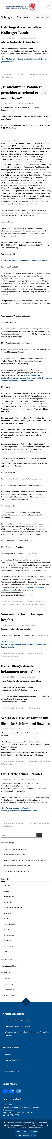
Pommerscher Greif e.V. (28, 38)
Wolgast (10, 764)
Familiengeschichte (35, 761)
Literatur (6, 930)
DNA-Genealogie (9, 897)
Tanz (36, 604)
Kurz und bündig (18, 74)
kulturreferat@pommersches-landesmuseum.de (27, 260)
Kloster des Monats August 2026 (15, 849)
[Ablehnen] (49, 1129)
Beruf (30, 823)
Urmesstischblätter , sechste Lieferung (17, 866)
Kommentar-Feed (10, 990)
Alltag (30, 602)
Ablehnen (33, 1131)
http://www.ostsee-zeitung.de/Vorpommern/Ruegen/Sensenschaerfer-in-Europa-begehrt (24, 644)
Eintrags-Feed (8, 984)
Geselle (31, 74)
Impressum (9, 1066)
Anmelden (7, 979)
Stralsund (16, 656)
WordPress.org (9, 995)
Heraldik (6, 919)
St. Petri (3, 764)
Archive (6, 891)
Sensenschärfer (6, 656)
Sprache (31, 604)
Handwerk (38, 74)
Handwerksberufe (7, 826)
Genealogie (8, 74)
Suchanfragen (8, 946)
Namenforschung (9, 935)
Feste (43, 602)
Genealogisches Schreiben (13, 908)
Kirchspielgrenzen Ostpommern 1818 (16, 871)
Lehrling (9, 77)
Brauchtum (36, 602)
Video (6, 952)
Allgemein (7, 602)
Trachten (42, 604)
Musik (18, 604)
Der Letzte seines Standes (21, 774)
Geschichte (7, 653)
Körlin (3, 77)
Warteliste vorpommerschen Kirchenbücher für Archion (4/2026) (25, 860)
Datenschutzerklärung (14, 1060)
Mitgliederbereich (12, 1071)
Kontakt (8, 1055)
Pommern (24, 604)
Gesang (3, 604)
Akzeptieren (21, 1131)
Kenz (38, 708)
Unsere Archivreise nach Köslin (14, 855)
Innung (45, 74)
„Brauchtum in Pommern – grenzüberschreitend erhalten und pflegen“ (24, 92)
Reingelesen (8, 941)
